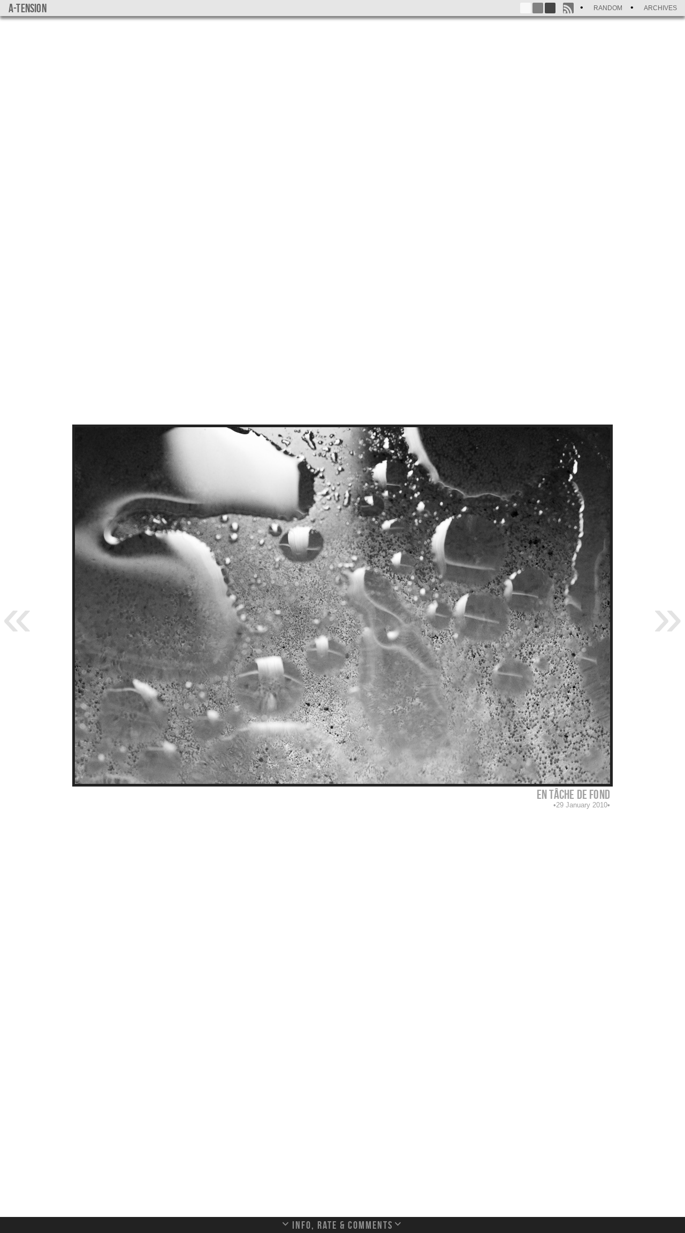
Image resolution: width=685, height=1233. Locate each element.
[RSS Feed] (568, 8)
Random (607, 8)
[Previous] (17, 616)
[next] (668, 616)
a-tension (28, 8)
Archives (660, 8)
